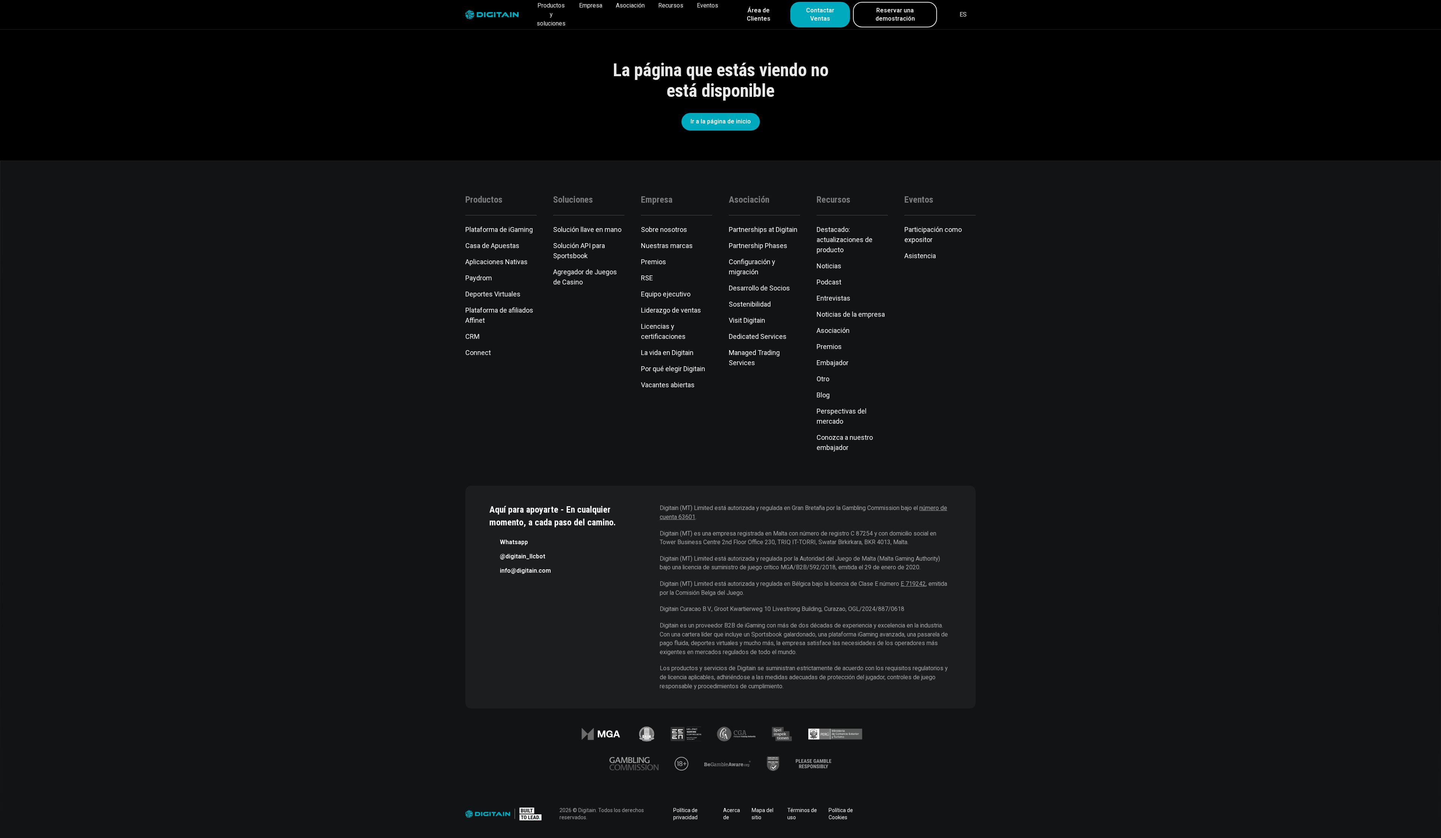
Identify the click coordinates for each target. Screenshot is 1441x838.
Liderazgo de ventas (671, 310)
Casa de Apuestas (492, 246)
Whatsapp (514, 542)
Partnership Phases (758, 246)
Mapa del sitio (762, 814)
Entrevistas (833, 298)
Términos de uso (802, 814)
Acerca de (731, 814)
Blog (823, 395)
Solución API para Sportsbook (579, 251)
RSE (647, 278)
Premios (653, 262)
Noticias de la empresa (851, 314)
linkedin (908, 813)
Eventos (707, 5)
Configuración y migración (752, 267)
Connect (478, 353)
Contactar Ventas (820, 14)
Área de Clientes (758, 14)
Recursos (670, 5)
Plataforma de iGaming (499, 229)
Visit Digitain (747, 320)
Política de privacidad (685, 814)
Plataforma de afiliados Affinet (499, 315)
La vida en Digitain (667, 353)
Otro (823, 379)
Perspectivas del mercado (841, 416)
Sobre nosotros (664, 229)
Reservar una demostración (895, 14)
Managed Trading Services (754, 358)
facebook (887, 813)
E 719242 (913, 583)
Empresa (590, 5)
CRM (472, 336)
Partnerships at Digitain (763, 229)
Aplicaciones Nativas (496, 262)
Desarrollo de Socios (759, 288)
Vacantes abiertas (668, 385)
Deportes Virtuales (492, 294)
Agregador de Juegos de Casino (585, 277)
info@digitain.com (525, 570)
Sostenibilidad (750, 304)
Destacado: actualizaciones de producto (844, 240)
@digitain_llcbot (522, 556)
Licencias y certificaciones (663, 331)
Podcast (829, 282)
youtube (950, 813)
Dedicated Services (758, 336)
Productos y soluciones (551, 14)
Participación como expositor (933, 235)
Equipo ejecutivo (665, 294)
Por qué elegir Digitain (673, 369)
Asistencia (920, 256)
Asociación (630, 5)
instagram (971, 813)
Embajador (832, 363)
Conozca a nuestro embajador (845, 442)
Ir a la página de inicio (720, 121)
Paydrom (478, 278)
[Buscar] (948, 15)
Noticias (829, 266)
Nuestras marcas (667, 246)
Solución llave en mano (587, 229)
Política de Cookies (841, 814)
